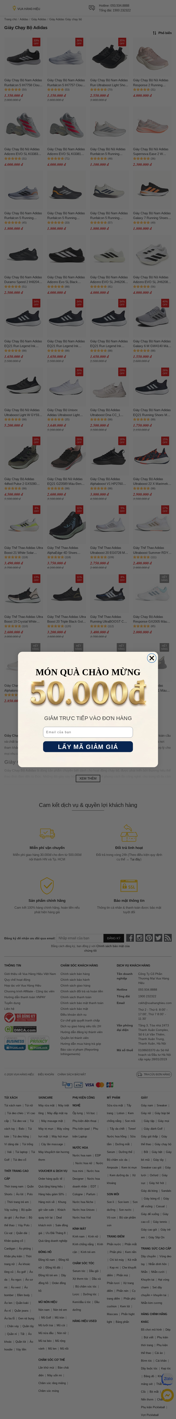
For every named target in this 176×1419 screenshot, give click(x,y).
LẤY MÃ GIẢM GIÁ (88, 746)
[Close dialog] (151, 658)
